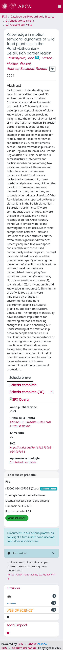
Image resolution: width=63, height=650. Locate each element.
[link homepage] (18, 6)
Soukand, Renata (33, 68)
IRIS (4, 16)
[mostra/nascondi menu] (59, 6)
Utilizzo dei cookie (24, 648)
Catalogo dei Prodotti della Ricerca (32, 16)
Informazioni (18, 553)
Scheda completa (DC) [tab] (27, 392)
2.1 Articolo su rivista (19, 24)
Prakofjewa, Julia (20, 58)
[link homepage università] (46, 6)
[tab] (51, 391)
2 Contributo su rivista (20, 20)
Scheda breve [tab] (20, 377)
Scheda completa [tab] (23, 385)
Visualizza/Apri (17, 518)
